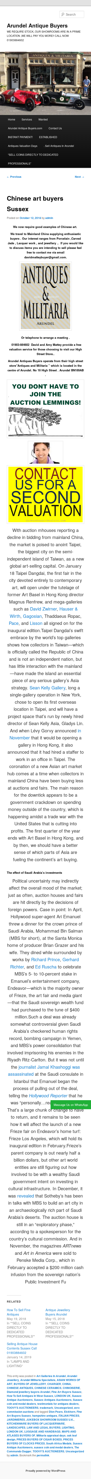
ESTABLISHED (48, 137)
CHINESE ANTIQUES (20, 1388)
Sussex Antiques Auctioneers (53, 1400)
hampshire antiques (44, 1416)
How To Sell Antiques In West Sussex (30, 1396)
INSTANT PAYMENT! (20, 137)
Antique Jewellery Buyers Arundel (58, 1312)
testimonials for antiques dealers (58, 1404)
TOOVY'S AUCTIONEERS (22, 1408)
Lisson (36, 623)
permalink (43, 1455)
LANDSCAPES (16, 1427)
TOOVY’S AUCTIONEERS (48, 1451)
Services (27, 119)
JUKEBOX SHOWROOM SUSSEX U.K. (50, 1420)
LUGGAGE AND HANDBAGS (42, 1431)
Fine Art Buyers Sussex (66, 1392)
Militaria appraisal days (51, 1435)
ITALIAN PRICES (69, 1416)
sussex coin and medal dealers (53, 1447)
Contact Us (55, 128)
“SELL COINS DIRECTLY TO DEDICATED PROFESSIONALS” (33, 159)
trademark (46, 1408)
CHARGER (54, 1384)
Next (79, 177)
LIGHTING (68, 1427)
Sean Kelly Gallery (47, 687)
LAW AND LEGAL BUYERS (44, 1427)
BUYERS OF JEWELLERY (30, 1384)
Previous (14, 177)
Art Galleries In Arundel (51, 1376)
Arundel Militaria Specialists (37, 1380)
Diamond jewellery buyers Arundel (28, 1392)
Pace (14, 623)
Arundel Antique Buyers (37, 25)
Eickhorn (69, 1412)
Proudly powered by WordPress (45, 1471)
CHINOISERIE (71, 1388)
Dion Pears (56, 1412)
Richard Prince (45, 959)
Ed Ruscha (46, 966)
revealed (25, 1195)
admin (49, 218)
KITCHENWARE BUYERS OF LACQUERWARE (36, 1423)
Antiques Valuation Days (22, 146)
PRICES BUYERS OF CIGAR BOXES (39, 1439)
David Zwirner (43, 608)
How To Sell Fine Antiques (18, 1312)
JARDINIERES (16, 1420)
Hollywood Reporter (48, 1095)
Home (11, 119)
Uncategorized (63, 1408)
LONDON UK (63, 1396)
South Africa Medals (59, 1443)
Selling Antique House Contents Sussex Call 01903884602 (22, 1348)
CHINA (66, 1384)
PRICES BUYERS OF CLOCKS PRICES (40, 1441)
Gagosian (32, 616)
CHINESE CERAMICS (47, 1388)
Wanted (43, 119)
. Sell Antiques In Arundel (59, 146)
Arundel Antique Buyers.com (25, 128)
